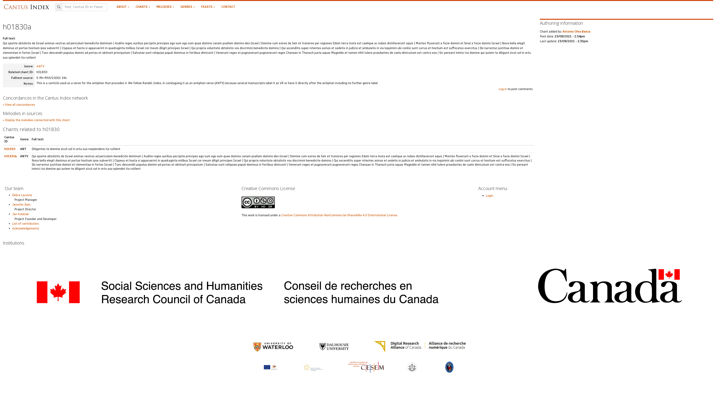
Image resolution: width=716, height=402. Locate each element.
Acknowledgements (25, 228)
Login (489, 195)
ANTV (40, 66)
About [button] (122, 7)
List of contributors (25, 223)
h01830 (9, 149)
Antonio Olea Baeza (576, 31)
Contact (228, 7)
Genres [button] (186, 7)
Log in (503, 89)
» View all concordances (19, 104)
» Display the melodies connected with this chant (36, 120)
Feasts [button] (207, 7)
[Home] (27, 5)
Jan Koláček (20, 214)
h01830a (10, 156)
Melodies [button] (164, 7)
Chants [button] (142, 7)
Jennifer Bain (21, 204)
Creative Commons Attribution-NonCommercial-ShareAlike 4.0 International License (339, 215)
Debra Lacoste (22, 195)
